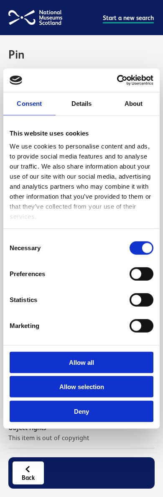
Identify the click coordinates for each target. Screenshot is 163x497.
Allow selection (81, 386)
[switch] (141, 273)
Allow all (81, 362)
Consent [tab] (29, 103)
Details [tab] (81, 103)
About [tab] (134, 103)
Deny (81, 411)
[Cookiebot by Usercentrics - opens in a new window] (117, 80)
